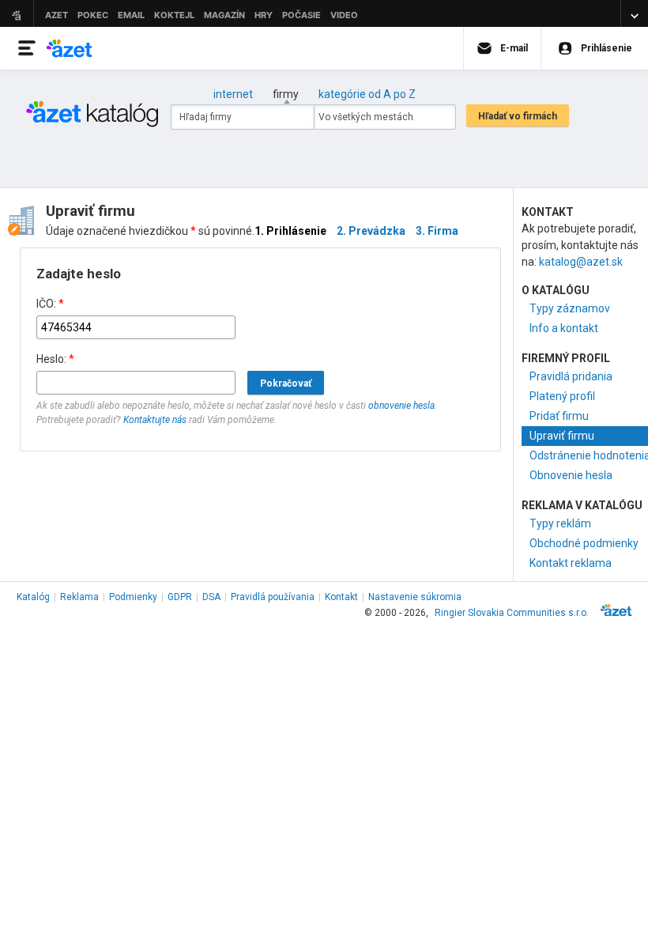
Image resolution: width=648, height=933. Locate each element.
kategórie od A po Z (367, 94)
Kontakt (341, 596)
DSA (211, 596)
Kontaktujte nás (154, 419)
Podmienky (133, 596)
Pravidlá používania (273, 596)
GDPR (180, 596)
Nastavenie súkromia (415, 596)
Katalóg (33, 596)
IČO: (50, 303)
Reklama (79, 596)
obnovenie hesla (401, 405)
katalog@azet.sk (581, 261)
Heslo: (55, 359)
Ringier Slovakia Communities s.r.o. (512, 612)
